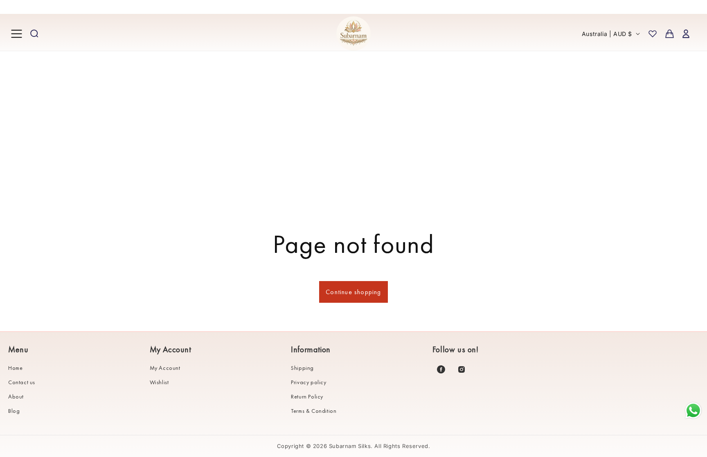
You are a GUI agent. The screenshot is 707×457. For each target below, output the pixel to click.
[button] (16, 33)
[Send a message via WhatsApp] (693, 410)
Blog (14, 410)
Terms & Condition (313, 410)
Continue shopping (353, 292)
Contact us (21, 382)
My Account (165, 367)
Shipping (302, 367)
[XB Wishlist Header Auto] (652, 34)
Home (15, 367)
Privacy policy (308, 382)
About (16, 396)
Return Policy (307, 396)
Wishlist (159, 382)
